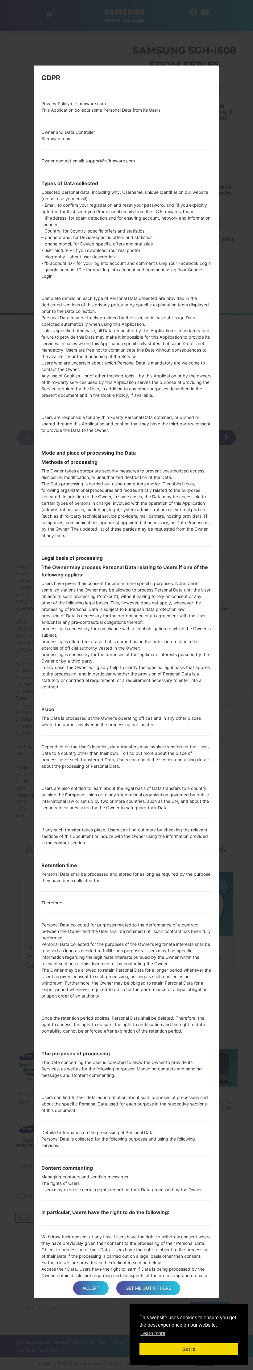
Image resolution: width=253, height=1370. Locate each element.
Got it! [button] (189, 1349)
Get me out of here (148, 1288)
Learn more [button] (152, 1333)
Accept (90, 1288)
